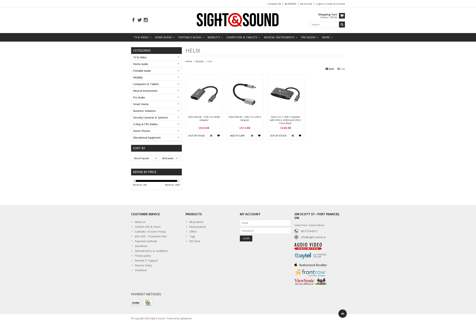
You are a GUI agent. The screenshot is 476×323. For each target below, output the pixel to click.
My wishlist (290, 3)
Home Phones (141, 131)
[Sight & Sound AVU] (238, 19)
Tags (192, 236)
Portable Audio (189, 37)
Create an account (335, 3)
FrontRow (141, 270)
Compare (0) (274, 3)
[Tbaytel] (310, 252)
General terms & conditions (151, 251)
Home (189, 61)
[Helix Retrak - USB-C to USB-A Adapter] (244, 76)
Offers (193, 231)
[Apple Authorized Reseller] (310, 263)
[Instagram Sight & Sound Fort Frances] (145, 20)
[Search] (342, 24)
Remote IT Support (146, 260)
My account (306, 3)
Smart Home (141, 104)
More (326, 37)
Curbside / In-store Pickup (150, 231)
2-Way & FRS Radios (145, 124)
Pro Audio (308, 37)
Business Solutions (144, 111)
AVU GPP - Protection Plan (151, 236)
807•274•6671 (309, 231)
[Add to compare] (211, 135)
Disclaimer (141, 246)
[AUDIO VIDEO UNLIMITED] (308, 244)
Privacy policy (143, 255)
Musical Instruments (279, 37)
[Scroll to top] (342, 313)
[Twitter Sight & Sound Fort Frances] (139, 20)
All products (196, 222)
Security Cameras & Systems (150, 117)
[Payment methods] (136, 303)
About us (140, 222)
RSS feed (194, 241)
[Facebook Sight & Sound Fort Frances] (133, 20)
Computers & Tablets (241, 37)
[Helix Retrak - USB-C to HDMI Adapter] (204, 76)
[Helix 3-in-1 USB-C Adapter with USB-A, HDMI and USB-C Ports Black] (285, 76)
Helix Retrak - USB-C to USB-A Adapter (245, 118)
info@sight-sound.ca (313, 237)
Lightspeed (186, 318)
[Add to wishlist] (218, 135)
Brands (199, 61)
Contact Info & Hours (148, 226)
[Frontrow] (310, 269)
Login (319, 3)
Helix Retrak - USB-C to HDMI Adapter (204, 118)
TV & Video (141, 37)
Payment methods (146, 241)
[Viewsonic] (310, 278)
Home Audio (163, 37)
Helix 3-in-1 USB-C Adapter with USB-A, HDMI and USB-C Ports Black (285, 120)
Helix (209, 61)
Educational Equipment (147, 137)
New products (197, 226)
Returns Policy (143, 265)
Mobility (214, 37)
